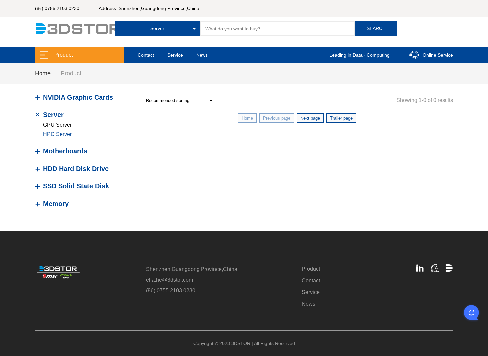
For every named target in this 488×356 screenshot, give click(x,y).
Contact (146, 55)
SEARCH (376, 28)
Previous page (276, 118)
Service (175, 55)
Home (43, 73)
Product (311, 269)
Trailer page (341, 118)
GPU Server (57, 125)
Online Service (438, 55)
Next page (310, 118)
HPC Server (57, 134)
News (202, 55)
